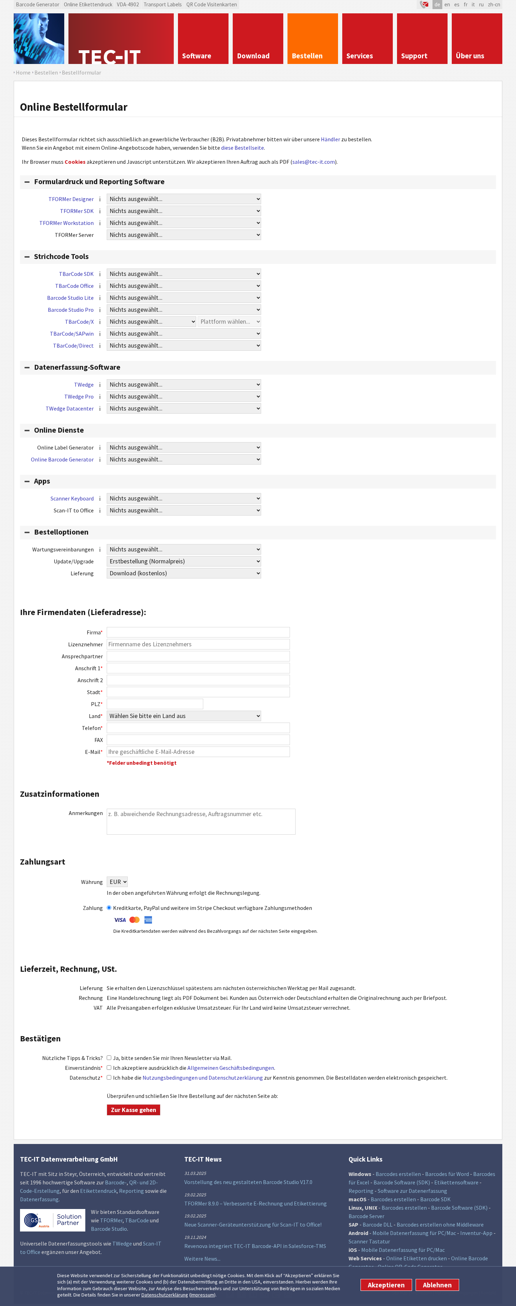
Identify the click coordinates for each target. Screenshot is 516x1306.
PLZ (97, 703)
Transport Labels (163, 4)
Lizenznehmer (85, 644)
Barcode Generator (37, 4)
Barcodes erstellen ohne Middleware (440, 1224)
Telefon (92, 727)
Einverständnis (84, 1067)
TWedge (84, 384)
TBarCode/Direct (73, 345)
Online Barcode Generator (62, 459)
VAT (98, 1007)
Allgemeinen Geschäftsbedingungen (230, 1067)
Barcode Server (366, 1216)
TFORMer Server (74, 234)
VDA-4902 (128, 4)
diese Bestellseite (242, 147)
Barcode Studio (109, 1228)
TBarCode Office (74, 285)
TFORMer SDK (77, 210)
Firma (95, 632)
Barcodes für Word (447, 1173)
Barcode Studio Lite (70, 297)
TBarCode (137, 1220)
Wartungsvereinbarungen (63, 549)
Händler (330, 139)
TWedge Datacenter (70, 408)
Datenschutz (86, 1077)
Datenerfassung (39, 1199)
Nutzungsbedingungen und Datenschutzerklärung (203, 1077)
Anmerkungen (86, 812)
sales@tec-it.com (313, 161)
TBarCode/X (79, 321)
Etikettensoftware (456, 1182)
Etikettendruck (98, 1190)
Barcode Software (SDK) (401, 1182)
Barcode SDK (435, 1199)
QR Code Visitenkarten (211, 4)
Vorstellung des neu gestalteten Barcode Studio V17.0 (248, 1181)
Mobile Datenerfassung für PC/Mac (414, 1232)
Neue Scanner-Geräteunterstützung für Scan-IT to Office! (253, 1224)
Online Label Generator (65, 447)
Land (96, 715)
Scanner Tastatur (369, 1241)
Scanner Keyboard (72, 498)
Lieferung (82, 573)
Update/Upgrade (74, 561)
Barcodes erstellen (398, 1173)
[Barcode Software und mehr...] (39, 38)
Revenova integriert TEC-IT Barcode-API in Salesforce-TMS (255, 1245)
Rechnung (91, 997)
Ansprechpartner (82, 656)
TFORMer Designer (71, 198)
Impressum (202, 1295)
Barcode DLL (377, 1224)
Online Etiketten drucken (416, 1258)
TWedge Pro (79, 396)
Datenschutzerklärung (164, 1295)
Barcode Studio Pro (71, 309)
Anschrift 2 (90, 680)
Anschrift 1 (89, 668)
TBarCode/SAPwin (72, 333)
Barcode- (116, 1182)
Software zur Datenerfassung (412, 1190)
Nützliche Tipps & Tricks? (72, 1057)
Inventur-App (476, 1232)
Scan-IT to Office (74, 510)
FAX (98, 739)
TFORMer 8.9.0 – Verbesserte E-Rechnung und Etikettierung (255, 1203)
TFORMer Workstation (66, 222)
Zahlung (93, 907)
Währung (92, 881)
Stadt (95, 692)
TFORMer (111, 1220)
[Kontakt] (424, 4)
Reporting (131, 1190)
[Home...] (121, 38)
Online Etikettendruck (88, 4)
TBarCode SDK (76, 273)
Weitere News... (202, 1258)
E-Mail (94, 751)
